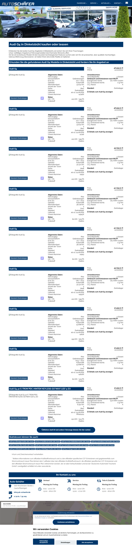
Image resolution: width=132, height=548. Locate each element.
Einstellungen (65, 542)
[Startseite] (18, 3)
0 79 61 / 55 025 (20, 496)
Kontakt (117, 3)
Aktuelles (105, 3)
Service (93, 3)
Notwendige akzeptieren (43, 541)
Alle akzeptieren (87, 542)
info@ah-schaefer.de (22, 492)
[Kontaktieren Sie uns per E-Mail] (127, 2)
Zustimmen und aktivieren (66, 522)
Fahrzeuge (81, 3)
